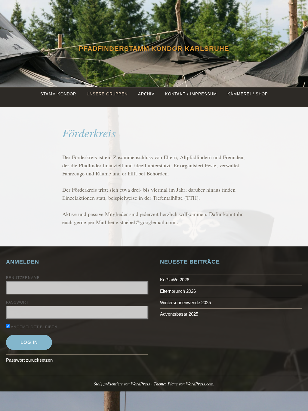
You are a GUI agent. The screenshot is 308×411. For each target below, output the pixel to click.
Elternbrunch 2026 (178, 291)
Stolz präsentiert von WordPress (122, 384)
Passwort (17, 302)
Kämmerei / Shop (247, 94)
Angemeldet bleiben (33, 327)
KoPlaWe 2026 (174, 279)
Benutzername (23, 278)
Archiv (146, 94)
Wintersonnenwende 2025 (185, 302)
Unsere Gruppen (107, 94)
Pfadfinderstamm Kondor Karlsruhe (154, 48)
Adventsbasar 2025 (179, 314)
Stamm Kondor (58, 94)
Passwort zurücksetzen (29, 360)
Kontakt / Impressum (191, 94)
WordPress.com (199, 384)
